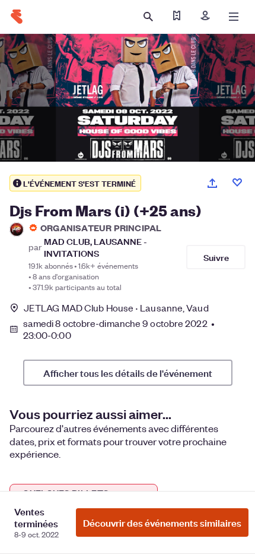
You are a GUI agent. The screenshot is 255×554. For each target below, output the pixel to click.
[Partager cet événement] (212, 183)
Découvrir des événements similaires (162, 522)
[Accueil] (16, 17)
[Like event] (237, 182)
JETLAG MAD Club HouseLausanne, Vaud (116, 307)
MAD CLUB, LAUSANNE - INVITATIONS (95, 246)
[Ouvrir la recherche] (148, 16)
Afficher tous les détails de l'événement (127, 372)
